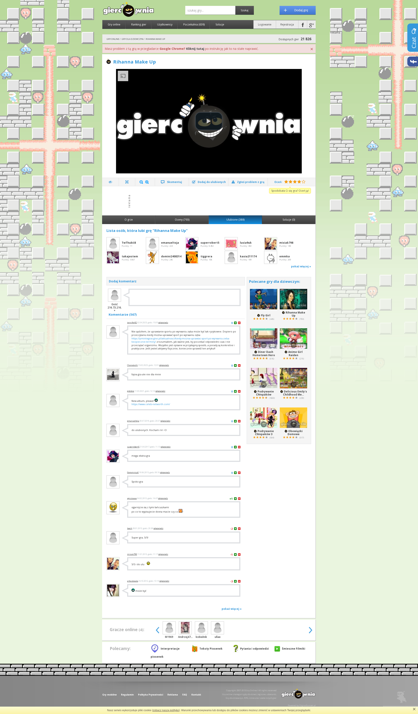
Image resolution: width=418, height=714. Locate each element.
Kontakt (196, 694)
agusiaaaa (132, 498)
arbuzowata (132, 581)
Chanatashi (132, 365)
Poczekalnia (194, 24)
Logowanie (264, 24)
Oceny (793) (182, 219)
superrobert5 (133, 447)
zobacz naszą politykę (166, 710)
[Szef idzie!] (110, 182)
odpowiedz (163, 322)
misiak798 (132, 554)
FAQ (184, 694)
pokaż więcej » (301, 266)
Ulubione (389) (235, 219)
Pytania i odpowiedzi (254, 648)
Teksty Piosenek (210, 648)
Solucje (220, 24)
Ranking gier (138, 24)
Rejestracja (287, 24)
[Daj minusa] (239, 323)
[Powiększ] (147, 182)
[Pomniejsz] (141, 182)
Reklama (172, 694)
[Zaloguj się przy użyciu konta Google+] (311, 24)
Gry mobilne (109, 694)
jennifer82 (132, 322)
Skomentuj (174, 182)
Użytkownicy (164, 24)
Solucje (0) (289, 219)
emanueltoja (133, 421)
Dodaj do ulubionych (212, 182)
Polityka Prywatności (150, 694)
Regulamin (127, 694)
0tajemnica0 (133, 472)
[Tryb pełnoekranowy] (127, 182)
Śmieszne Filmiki (293, 648)
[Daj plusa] (235, 323)
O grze (129, 219)
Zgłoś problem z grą (250, 182)
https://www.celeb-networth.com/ (150, 404)
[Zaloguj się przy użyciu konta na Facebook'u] (302, 24)
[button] (208, 121)
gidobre (130, 391)
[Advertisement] (210, 200)
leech (129, 528)
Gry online (114, 24)
